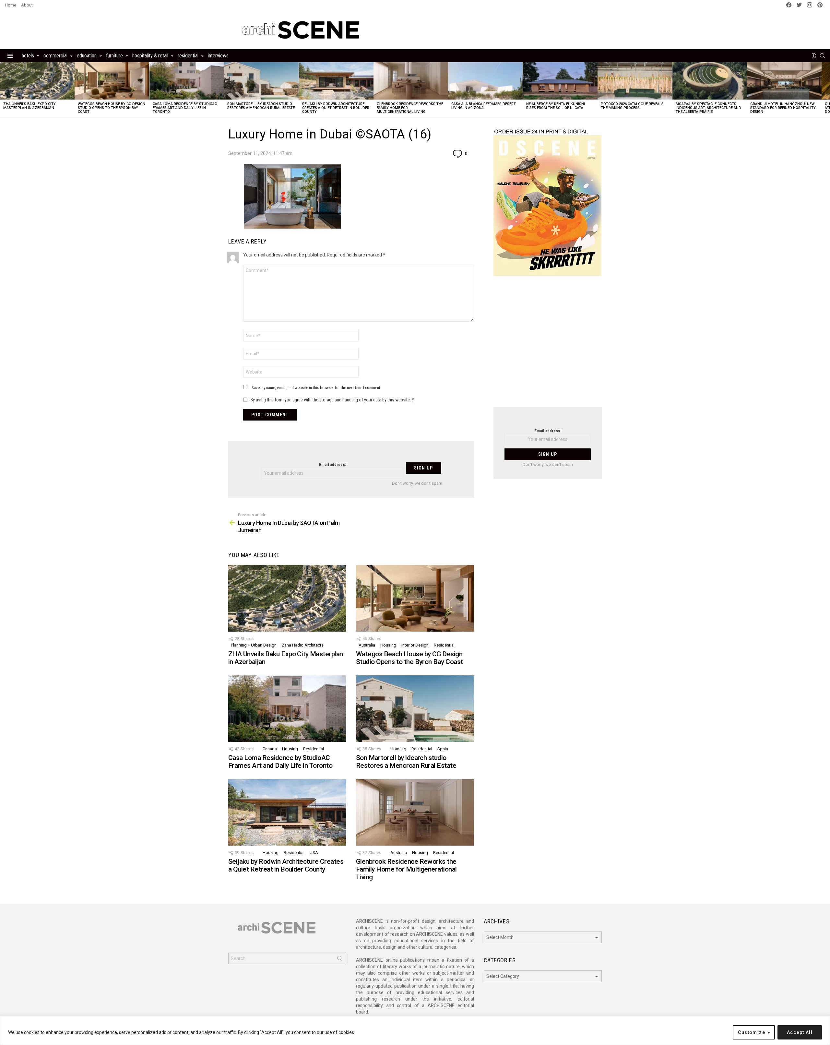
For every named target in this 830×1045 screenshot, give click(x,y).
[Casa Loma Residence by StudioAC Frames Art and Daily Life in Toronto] (186, 81)
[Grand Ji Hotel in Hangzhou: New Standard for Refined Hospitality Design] (784, 81)
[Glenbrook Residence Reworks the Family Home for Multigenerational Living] (411, 81)
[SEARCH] (822, 56)
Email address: (332, 464)
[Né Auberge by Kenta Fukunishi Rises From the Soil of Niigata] (560, 81)
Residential (188, 56)
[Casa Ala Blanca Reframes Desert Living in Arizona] (485, 81)
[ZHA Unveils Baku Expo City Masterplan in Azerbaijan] (37, 81)
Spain (442, 748)
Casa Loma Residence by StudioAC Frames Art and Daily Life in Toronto (185, 108)
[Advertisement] (547, 345)
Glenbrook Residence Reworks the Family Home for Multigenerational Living (406, 869)
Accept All (799, 1032)
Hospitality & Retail (150, 56)
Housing (388, 645)
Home (10, 5)
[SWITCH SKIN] (814, 56)
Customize (751, 1032)
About (27, 5)
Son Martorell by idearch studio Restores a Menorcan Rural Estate (261, 106)
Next (827, 90)
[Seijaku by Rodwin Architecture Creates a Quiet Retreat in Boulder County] (336, 81)
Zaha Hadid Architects (303, 645)
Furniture (114, 56)
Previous (3, 90)
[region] (415, 1030)
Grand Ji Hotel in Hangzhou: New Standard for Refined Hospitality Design (783, 108)
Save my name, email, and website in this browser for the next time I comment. (316, 387)
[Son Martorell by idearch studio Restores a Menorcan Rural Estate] (261, 81)
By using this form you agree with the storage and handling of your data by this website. (332, 399)
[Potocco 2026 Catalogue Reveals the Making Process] (635, 81)
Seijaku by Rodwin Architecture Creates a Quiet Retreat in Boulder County (335, 108)
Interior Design (415, 645)
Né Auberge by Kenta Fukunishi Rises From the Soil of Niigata (555, 106)
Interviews (218, 56)
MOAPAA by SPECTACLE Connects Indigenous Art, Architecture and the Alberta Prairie (708, 108)
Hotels (28, 56)
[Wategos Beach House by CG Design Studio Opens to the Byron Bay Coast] (112, 81)
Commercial (55, 56)
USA (314, 852)
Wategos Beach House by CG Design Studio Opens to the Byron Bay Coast (111, 108)
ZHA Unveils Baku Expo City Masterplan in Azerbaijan (29, 106)
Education (87, 56)
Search (339, 960)
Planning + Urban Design (254, 645)
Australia (367, 645)
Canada (270, 748)
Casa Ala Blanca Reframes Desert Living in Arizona (483, 106)
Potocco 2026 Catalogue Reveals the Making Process (632, 106)
